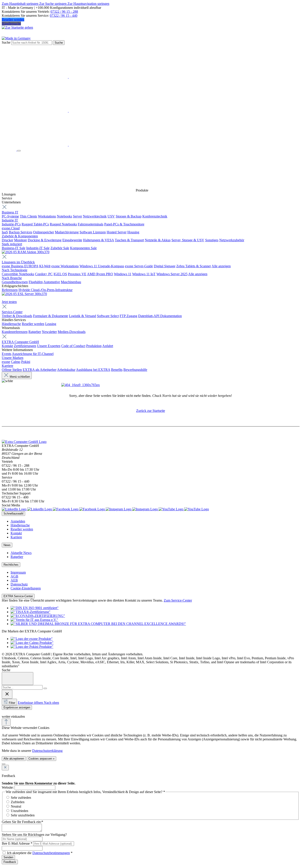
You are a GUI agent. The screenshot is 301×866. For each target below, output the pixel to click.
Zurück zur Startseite (150, 411)
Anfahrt (107, 346)
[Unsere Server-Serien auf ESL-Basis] (24, 294)
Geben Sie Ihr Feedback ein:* (22, 822)
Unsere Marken (12, 358)
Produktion (94, 346)
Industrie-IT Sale (38, 248)
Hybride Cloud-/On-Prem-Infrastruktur (45, 290)
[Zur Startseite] (9, 149)
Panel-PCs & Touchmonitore (124, 224)
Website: (8, 787)
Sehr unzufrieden (23, 815)
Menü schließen (20, 376)
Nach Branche (12, 278)
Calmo (15, 362)
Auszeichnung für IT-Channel (33, 354)
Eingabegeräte (72, 240)
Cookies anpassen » (41, 758)
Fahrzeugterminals (90, 224)
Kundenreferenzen (15, 332)
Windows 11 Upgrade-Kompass (102, 266)
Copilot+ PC (44, 274)
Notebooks (64, 216)
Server (77, 216)
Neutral (16, 806)
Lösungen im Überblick (18, 262)
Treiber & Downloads (17, 316)
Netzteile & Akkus (158, 240)
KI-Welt (44, 266)
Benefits (117, 370)
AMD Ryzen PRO (100, 274)
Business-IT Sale (13, 248)
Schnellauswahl (13, 513)
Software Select (108, 316)
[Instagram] (132, 509)
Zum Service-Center (178, 600)
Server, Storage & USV (187, 240)
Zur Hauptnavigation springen (88, 4)
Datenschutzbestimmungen (51, 853)
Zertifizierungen (25, 346)
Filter (12, 702)
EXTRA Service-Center (18, 596)
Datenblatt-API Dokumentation (160, 316)
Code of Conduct (73, 346)
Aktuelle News (21, 553)
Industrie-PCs (11, 224)
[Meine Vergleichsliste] (68, 145)
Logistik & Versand (82, 316)
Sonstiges (211, 240)
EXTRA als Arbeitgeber (39, 370)
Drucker (7, 240)
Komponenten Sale (83, 248)
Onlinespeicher (43, 232)
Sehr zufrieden (21, 797)
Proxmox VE (77, 274)
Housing (133, 232)
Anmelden (18, 521)
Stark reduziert (12, 244)
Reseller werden (13, 19)
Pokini (25, 362)
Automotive (51, 282)
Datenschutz (19, 584)
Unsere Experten (48, 346)
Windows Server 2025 (172, 274)
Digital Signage (164, 266)
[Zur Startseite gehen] (17, 27)
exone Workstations (65, 266)
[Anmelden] (68, 77)
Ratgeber (34, 332)
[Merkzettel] (68, 111)
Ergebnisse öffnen (31, 702)
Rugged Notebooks (63, 224)
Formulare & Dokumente (50, 316)
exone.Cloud (11, 228)
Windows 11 (122, 274)
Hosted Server (116, 232)
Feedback (10, 862)
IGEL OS (60, 274)
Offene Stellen (12, 370)
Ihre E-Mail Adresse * (17, 843)
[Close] (17, 678)
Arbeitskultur (66, 370)
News (7, 545)
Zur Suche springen (53, 4)
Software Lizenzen (93, 232)
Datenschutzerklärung (47, 751)
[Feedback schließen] (5, 767)
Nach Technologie (14, 270)
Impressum (18, 572)
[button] (4, 712)
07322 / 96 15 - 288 (64, 11)
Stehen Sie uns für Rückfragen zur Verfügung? (34, 834)
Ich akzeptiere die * (39, 853)
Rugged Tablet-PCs (35, 224)
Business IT (10, 212)
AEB (14, 580)
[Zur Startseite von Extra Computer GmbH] (24, 442)
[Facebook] (79, 509)
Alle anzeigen (221, 266)
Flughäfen (36, 282)
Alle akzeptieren (14, 758)
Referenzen (10, 290)
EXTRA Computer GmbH (20, 342)
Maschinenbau (71, 282)
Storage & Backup (128, 216)
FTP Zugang (128, 316)
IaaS (5, 232)
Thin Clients (28, 216)
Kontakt (7, 346)
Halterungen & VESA (98, 240)
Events (6, 354)
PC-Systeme (10, 216)
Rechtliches (11, 564)
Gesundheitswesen (15, 282)
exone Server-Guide (139, 266)
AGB (14, 576)
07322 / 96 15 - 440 (63, 15)
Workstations (47, 216)
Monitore (20, 240)
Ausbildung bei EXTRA (93, 370)
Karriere (7, 366)
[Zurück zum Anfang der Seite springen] (6, 722)
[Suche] (45, 688)
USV (111, 216)
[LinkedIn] (27, 509)
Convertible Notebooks (18, 274)
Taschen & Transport (129, 240)
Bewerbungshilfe (135, 370)
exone (6, 362)
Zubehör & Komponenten (20, 236)
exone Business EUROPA (20, 266)
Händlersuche (11, 23)
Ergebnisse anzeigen (17, 707)
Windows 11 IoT (144, 274)
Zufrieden (17, 802)
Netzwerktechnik (95, 216)
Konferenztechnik (154, 216)
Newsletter (49, 332)
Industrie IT (10, 220)
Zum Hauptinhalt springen (20, 4)
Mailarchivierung (67, 232)
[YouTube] (184, 509)
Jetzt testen (9, 302)
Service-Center (12, 312)
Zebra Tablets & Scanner (193, 266)
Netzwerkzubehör (231, 240)
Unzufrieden (19, 811)
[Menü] (19, 150)
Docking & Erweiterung (44, 240)
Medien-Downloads (71, 332)
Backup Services (20, 232)
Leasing (50, 324)
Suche (6, 42)
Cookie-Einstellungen (26, 588)
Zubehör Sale (59, 248)
